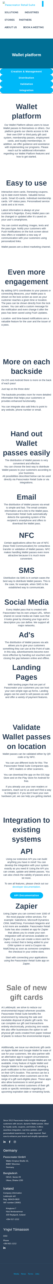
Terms (30, 1274)
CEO (5, 1236)
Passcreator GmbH (14, 1157)
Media (16, 1274)
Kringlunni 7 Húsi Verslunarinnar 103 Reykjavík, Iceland (15, 1211)
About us (11, 27)
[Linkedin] (4, 1142)
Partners (25, 20)
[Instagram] (15, 1142)
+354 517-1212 (12, 1219)
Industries (32, 12)
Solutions (12, 12)
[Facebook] (9, 1142)
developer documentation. (27, 887)
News (23, 1274)
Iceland (8, 1188)
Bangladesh (10, 1173)
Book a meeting (33, 27)
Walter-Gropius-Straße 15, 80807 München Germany (17, 1164)
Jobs (37, 1274)
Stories (10, 20)
